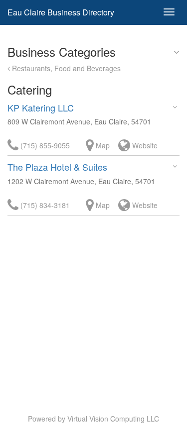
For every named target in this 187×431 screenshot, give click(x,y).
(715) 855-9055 (44, 145)
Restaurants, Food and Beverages (65, 68)
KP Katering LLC (40, 107)
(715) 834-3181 (44, 205)
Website (144, 145)
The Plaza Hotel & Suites (57, 166)
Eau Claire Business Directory (60, 12)
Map (102, 145)
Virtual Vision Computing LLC (113, 419)
